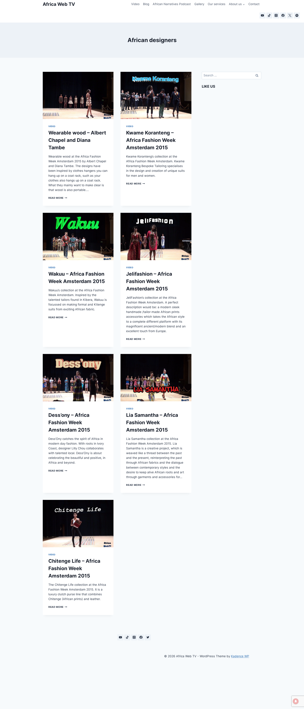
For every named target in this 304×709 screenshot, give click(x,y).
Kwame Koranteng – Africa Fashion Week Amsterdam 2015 (151, 140)
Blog (146, 4)
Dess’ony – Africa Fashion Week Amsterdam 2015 (69, 422)
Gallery (199, 4)
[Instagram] (276, 15)
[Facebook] (283, 15)
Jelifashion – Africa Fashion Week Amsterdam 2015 (149, 281)
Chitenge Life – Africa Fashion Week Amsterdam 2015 (74, 568)
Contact (253, 4)
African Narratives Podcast (172, 4)
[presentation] (78, 95)
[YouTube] (262, 15)
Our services (216, 4)
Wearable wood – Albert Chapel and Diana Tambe (77, 140)
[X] (290, 15)
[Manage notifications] (296, 701)
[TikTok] (269, 15)
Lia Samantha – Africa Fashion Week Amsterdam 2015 (152, 422)
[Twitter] (148, 637)
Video (135, 4)
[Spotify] (297, 15)
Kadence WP (240, 656)
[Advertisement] (97, 677)
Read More (57, 197)
